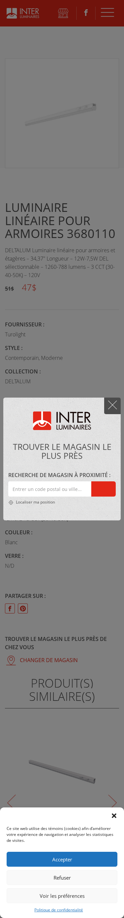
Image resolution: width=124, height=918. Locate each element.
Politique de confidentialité (58, 910)
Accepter (62, 859)
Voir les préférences (62, 896)
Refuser (62, 877)
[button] (114, 815)
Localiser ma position (35, 502)
